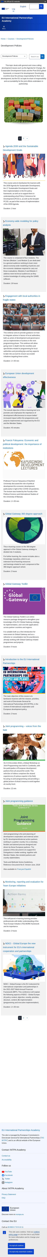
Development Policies (25, 39)
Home (3, 39)
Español (27, 869)
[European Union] (5, 9)
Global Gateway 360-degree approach (23, 514)
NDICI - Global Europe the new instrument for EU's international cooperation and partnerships (19, 947)
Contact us (6, 1156)
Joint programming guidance (19, 801)
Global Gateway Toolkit (16, 584)
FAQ (3, 1198)
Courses (11, 39)
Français (20, 869)
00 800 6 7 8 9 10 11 (15, 1227)
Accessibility (6, 1160)
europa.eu (20, 1214)
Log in (13, 10)
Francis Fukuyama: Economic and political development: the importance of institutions (22, 444)
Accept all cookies (16, 1245)
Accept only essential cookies (20, 1252)
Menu (4, 28)
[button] (22, 6)
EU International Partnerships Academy (21, 1130)
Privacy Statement (9, 1194)
